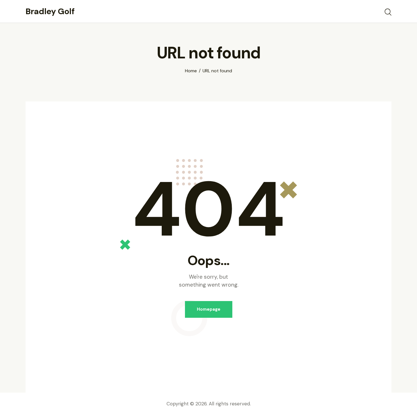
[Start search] (388, 12)
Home (191, 71)
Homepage (208, 309)
